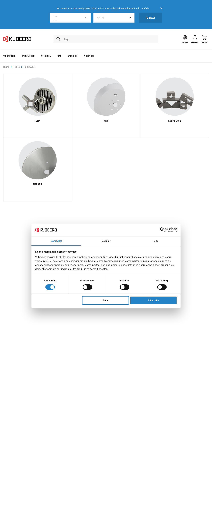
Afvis (105, 300)
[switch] (87, 287)
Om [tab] (156, 240)
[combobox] (70, 18)
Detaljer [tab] (106, 240)
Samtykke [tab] (56, 240)
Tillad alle (153, 300)
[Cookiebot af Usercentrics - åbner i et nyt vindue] (162, 229)
